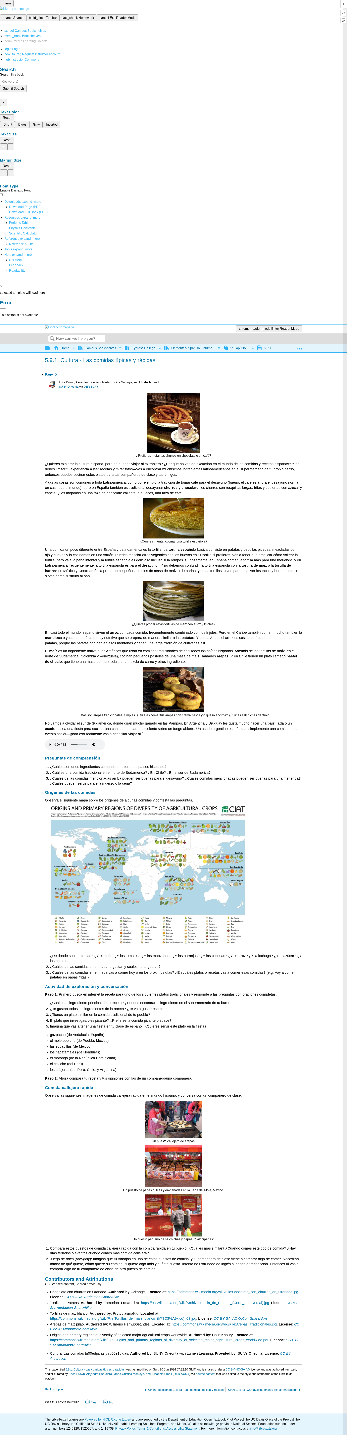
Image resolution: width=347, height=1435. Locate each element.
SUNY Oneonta (69, 386)
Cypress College (143, 348)
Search (52, 338)
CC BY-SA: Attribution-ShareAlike (92, 1297)
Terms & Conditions (151, 1428)
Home (65, 348)
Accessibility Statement (182, 1428)
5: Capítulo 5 (239, 348)
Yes (94, 1402)
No (111, 1402)
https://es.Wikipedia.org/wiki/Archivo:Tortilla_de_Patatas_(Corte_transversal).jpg (205, 1303)
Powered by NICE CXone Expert (108, 1419)
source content (205, 1374)
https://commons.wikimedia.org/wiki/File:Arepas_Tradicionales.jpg (224, 1324)
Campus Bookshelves (100, 348)
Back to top (52, 1389)
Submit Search (13, 88)
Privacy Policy (125, 1428)
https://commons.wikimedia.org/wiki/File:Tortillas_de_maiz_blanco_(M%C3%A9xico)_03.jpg (123, 1318)
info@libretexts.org (263, 1428)
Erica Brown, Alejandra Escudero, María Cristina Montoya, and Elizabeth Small (120, 1374)
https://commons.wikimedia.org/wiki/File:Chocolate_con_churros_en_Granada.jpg (233, 1292)
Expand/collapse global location (299, 347)
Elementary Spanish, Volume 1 (193, 348)
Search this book (12, 74)
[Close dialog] (3, 308)
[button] (16, 265)
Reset (7, 117)
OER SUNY (91, 386)
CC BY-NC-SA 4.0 (238, 1369)
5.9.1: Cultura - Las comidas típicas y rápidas (95, 1369)
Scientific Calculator (23, 233)
